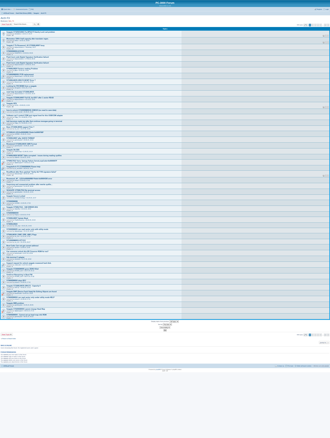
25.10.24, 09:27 (25, 242)
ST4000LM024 (11, 224)
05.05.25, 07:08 (29, 162)
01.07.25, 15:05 (25, 129)
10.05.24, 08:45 (28, 305)
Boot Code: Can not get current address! (22, 246)
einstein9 (17, 259)
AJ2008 (17, 134)
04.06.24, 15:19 (26, 287)
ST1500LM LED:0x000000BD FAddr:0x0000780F (25, 132)
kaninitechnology (20, 198)
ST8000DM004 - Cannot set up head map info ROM (26, 315)
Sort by (160, 324)
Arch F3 (43, 13)
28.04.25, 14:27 (28, 168)
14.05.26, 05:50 (29, 76)
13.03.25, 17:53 (26, 203)
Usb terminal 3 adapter (15, 257)
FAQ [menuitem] (32, 9)
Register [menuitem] (319, 9)
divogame (18, 88)
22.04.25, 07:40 (25, 180)
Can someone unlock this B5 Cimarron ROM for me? (27, 251)
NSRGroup (18, 151)
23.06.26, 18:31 (30, 64)
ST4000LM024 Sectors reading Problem (22, 69)
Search (35, 24)
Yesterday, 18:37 (30, 47)
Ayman (17, 247)
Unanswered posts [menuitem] (22, 9)
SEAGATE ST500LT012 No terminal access (23, 190)
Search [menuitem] (328, 13)
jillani (16, 70)
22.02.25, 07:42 (25, 214)
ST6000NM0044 (12, 213)
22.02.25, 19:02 (26, 209)
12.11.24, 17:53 (25, 236)
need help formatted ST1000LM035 (20, 92)
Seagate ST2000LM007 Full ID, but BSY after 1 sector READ (30, 98)
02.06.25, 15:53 (25, 157)
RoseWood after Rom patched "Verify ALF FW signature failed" (31, 172)
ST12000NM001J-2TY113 (16, 240)
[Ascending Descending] (165, 327)
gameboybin (18, 140)
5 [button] (320, 25)
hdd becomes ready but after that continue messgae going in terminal (34, 121)
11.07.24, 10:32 (27, 265)
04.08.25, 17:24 (27, 123)
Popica (17, 214)
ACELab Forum (8, 13)
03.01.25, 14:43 (27, 226)
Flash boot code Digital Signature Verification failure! (27, 57)
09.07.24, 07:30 (29, 276)
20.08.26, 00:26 (28, 53)
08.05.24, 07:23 (29, 311)
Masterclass (18, 76)
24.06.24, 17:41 (26, 282)
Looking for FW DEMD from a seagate (21, 86)
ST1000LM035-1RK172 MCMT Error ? (21, 80)
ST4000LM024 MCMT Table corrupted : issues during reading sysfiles (34, 156)
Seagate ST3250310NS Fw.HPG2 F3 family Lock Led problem (30, 32)
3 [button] (315, 25)
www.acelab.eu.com (165, 5)
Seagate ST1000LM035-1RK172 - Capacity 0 (23, 286)
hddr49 (17, 157)
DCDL (16, 105)
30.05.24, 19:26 (28, 293)
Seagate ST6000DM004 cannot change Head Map (25, 309)
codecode (18, 265)
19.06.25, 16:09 (28, 145)
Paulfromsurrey (19, 220)
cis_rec (17, 129)
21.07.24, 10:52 (26, 259)
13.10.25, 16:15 (30, 93)
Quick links (7, 9)
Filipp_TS (17, 117)
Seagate (36, 13)
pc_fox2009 (18, 168)
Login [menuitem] (327, 9)
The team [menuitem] (290, 366)
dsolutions (18, 34)
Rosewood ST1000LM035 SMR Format (21, 144)
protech (17, 282)
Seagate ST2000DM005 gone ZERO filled (22, 269)
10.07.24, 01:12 (29, 270)
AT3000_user (19, 270)
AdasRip (17, 209)
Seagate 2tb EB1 (12, 150)
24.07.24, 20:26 (28, 253)
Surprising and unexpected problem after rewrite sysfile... (29, 184)
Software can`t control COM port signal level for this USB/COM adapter (34, 115)
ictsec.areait (18, 112)
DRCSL (17, 287)
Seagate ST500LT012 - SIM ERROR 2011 (22, 207)
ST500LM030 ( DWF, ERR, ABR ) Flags (21, 235)
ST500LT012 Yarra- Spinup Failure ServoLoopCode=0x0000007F (31, 161)
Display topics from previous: (160, 321)
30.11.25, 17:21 (27, 88)
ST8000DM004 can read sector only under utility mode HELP (30, 297)
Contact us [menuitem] (280, 366)
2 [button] (312, 25)
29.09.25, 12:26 (25, 105)
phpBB (158, 369)
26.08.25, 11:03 (28, 112)
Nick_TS (11, 21)
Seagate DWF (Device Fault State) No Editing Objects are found (31, 292)
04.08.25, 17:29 (27, 117)
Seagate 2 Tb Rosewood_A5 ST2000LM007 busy (25, 45)
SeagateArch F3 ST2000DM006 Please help (23, 167)
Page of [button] (306, 25)
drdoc (16, 40)
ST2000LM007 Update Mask (17, 218)
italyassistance (19, 47)
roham (17, 180)
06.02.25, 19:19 (30, 220)
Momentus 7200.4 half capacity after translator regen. (27, 39)
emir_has (17, 226)
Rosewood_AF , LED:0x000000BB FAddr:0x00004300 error (29, 179)
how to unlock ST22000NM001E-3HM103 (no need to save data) (31, 110)
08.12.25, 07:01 (29, 82)
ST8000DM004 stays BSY (16, 280)
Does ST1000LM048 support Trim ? (20, 127)
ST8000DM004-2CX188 (15, 51)
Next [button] (328, 25)
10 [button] (325, 25)
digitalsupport (19, 162)
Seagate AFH (11, 103)
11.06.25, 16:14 (28, 151)
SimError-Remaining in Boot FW (19, 275)
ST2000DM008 (12, 201)
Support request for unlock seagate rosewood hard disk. (28, 263)
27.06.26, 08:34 (30, 59)
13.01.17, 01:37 (27, 34)
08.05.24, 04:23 (28, 316)
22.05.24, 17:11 (25, 299)
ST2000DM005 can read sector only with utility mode (27, 229)
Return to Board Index (9, 338)
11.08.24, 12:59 (25, 247)
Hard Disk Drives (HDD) (24, 13)
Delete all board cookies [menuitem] (304, 366)
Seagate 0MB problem (15, 303)
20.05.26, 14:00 (24, 70)
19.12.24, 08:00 (28, 231)
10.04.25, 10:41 (28, 192)
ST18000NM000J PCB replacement (20, 74)
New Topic (6, 24)
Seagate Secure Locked (15, 196)
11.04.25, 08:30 (28, 186)
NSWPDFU (18, 53)
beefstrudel (18, 253)
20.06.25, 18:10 (28, 140)
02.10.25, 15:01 (30, 99)
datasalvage (18, 173)
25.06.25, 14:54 (26, 134)
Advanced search (38, 24)
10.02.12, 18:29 (24, 40)
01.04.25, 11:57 (31, 198)
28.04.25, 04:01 (28, 173)
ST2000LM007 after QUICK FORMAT (20, 138)
